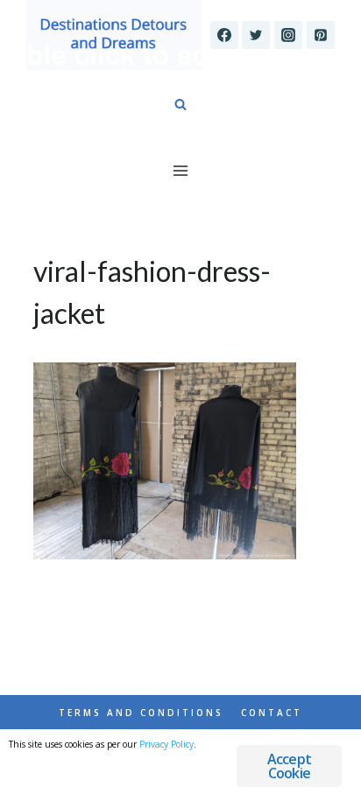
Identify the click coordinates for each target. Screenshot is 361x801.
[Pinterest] (321, 35)
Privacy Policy (166, 744)
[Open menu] (181, 170)
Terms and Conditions (141, 712)
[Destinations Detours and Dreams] (114, 35)
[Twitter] (256, 35)
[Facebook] (224, 35)
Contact (271, 712)
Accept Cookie (289, 766)
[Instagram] (288, 35)
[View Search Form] (180, 105)
